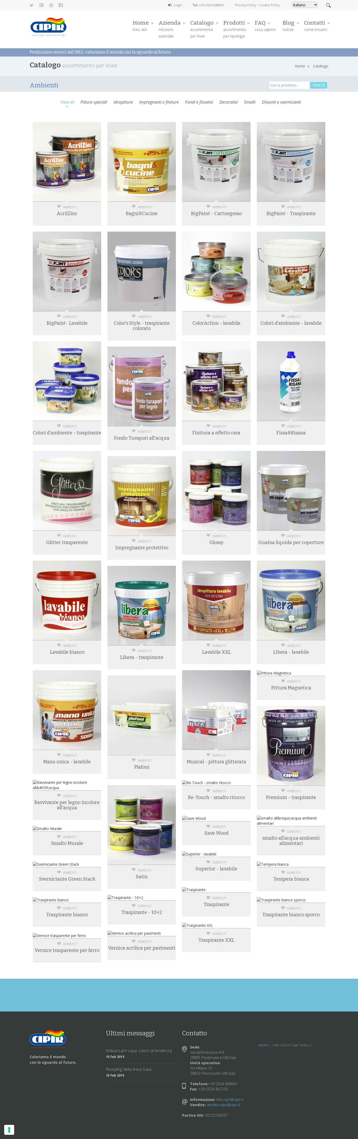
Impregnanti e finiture (159, 102)
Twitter (32, 5)
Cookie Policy (269, 5)
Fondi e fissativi (199, 102)
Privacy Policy (245, 5)
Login (178, 5)
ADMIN (263, 1045)
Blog (288, 25)
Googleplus (41, 5)
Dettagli (70, 158)
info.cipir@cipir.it (230, 1099)
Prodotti (234, 29)
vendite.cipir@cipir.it (223, 1104)
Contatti (315, 25)
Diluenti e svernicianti (281, 102)
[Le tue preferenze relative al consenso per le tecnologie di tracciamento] (9, 1130)
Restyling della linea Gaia (128, 1069)
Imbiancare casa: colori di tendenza (139, 1050)
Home (141, 25)
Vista (70, 145)
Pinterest (51, 5)
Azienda (170, 29)
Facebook (61, 5)
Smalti (250, 102)
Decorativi (228, 102)
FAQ (265, 25)
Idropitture (123, 102)
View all (67, 102)
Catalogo (202, 29)
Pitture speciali (93, 102)
